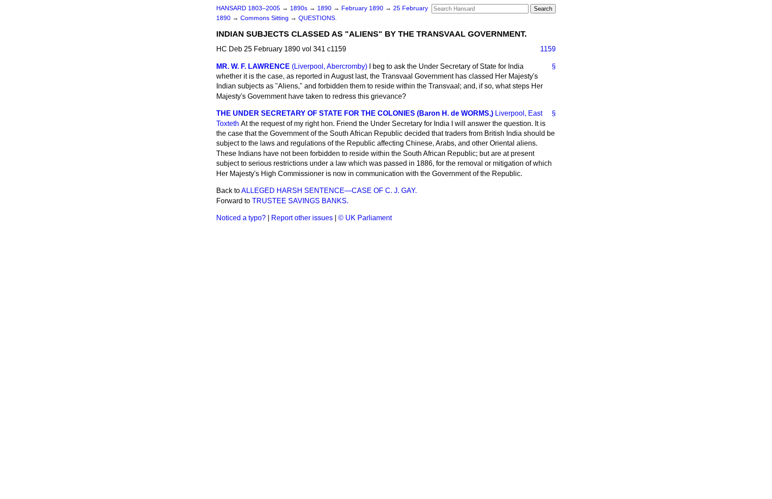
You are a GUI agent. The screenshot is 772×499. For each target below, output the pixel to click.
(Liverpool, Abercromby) (329, 66)
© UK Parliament (365, 218)
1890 (325, 8)
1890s (299, 8)
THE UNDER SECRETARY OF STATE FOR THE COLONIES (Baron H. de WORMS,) (354, 113)
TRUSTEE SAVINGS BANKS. (300, 201)
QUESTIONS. (317, 18)
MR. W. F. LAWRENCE (253, 66)
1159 (548, 49)
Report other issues (302, 218)
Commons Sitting (265, 18)
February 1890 (363, 8)
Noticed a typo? (241, 218)
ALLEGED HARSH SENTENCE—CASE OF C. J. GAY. (329, 190)
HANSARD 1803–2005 (248, 8)
